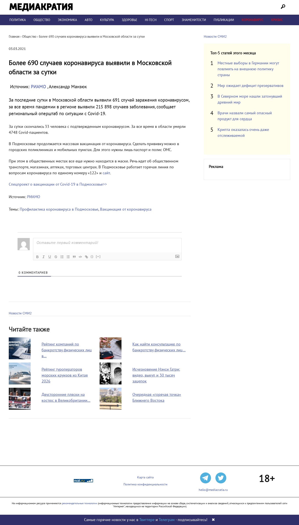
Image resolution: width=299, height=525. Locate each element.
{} (92, 256)
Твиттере (147, 520)
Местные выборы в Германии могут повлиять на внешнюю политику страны (248, 69)
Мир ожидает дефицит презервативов (250, 85)
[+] (98, 256)
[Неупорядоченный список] (68, 256)
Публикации (224, 20)
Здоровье (129, 20)
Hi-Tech (151, 20)
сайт (106, 173)
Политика (17, 20)
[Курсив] (43, 256)
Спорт (169, 20)
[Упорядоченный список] (62, 256)
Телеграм (167, 520)
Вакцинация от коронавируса (125, 209)
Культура (107, 20)
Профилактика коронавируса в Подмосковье (59, 209)
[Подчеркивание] (50, 256)
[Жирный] (37, 256)
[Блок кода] (80, 256)
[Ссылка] (86, 256)
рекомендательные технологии (79, 503)
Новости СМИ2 (20, 313)
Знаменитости (194, 20)
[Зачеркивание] (56, 256)
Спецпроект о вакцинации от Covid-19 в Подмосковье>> (58, 184)
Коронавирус (253, 20)
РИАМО (39, 87)
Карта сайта (145, 477)
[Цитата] (74, 256)
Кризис (277, 20)
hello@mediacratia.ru (213, 490)
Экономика (67, 20)
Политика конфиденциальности (145, 484)
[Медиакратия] (41, 7)
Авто (88, 20)
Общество (41, 20)
